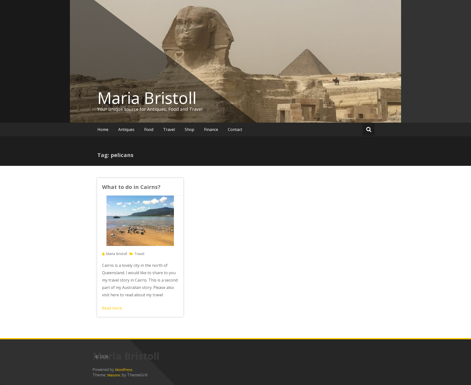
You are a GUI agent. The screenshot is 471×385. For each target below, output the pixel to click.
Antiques (126, 129)
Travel (169, 129)
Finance (211, 129)
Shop (189, 129)
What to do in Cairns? (131, 186)
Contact (235, 129)
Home (102, 129)
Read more (112, 308)
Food (148, 129)
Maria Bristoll (146, 98)
